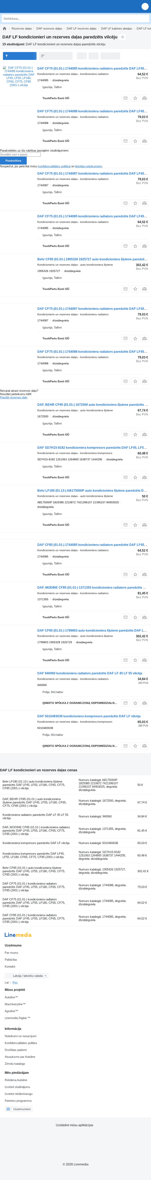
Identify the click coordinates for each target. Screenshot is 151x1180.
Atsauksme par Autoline (20, 1056)
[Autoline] (4, 28)
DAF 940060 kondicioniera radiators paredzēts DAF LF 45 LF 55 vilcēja (89, 673)
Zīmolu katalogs (15, 1063)
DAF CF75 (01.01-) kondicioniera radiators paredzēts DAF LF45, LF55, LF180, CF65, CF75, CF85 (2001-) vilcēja (34, 887)
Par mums (11, 952)
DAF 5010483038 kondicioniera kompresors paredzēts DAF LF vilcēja (89, 716)
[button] (145, 6)
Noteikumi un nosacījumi (20, 1036)
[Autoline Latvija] (25, 6)
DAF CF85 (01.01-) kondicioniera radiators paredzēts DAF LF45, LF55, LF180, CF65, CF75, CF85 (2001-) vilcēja (34, 918)
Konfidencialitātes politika (21, 1043)
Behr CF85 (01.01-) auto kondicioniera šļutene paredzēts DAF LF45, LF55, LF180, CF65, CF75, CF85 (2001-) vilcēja (34, 871)
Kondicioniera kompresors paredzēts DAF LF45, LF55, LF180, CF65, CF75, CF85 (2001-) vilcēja (33, 855)
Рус (15, 982)
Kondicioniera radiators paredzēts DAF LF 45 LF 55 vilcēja (35, 816)
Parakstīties (13, 160)
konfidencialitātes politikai (54, 166)
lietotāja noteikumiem (88, 166)
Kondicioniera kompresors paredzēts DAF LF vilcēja (36, 843)
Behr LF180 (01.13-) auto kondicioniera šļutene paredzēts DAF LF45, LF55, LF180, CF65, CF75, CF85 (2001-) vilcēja (34, 785)
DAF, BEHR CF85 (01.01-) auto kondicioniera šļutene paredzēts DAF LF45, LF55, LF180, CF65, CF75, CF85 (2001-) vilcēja (34, 802)
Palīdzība (11, 959)
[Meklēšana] (145, 18)
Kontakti (10, 966)
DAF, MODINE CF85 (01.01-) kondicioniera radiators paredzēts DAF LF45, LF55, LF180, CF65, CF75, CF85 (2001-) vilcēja (36, 830)
